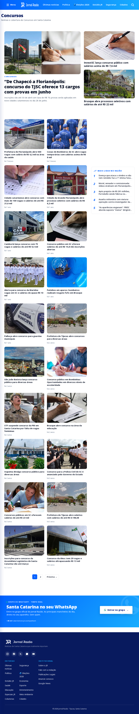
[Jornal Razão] (29, 4)
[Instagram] (7, 654)
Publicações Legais (46, 674)
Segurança (111, 5)
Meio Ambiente (26, 694)
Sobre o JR (43, 665)
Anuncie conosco (45, 679)
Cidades (124, 5)
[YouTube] (33, 654)
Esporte (22, 685)
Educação (9, 690)
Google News (44, 683)
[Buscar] (132, 4)
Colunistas (9, 699)
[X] (20, 654)
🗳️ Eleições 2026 (81, 5)
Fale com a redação (47, 670)
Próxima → (52, 577)
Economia (23, 681)
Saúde (7, 685)
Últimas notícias (51, 5)
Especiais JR (10, 694)
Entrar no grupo (116, 610)
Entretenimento (26, 690)
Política (66, 5)
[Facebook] (14, 654)
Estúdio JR (97, 5)
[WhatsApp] (27, 654)
